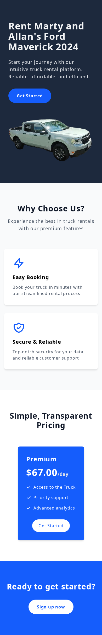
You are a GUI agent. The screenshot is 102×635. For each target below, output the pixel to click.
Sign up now (51, 607)
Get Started (30, 96)
